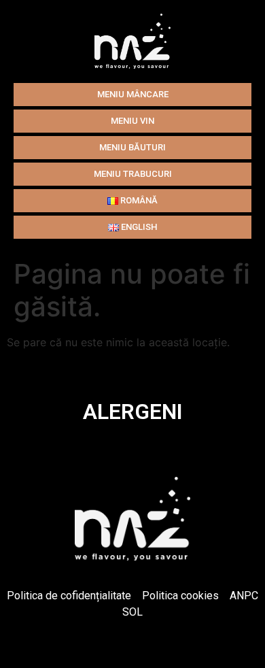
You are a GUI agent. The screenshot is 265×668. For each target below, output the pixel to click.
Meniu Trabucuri (133, 174)
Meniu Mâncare (133, 94)
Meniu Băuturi (132, 147)
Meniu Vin (132, 121)
